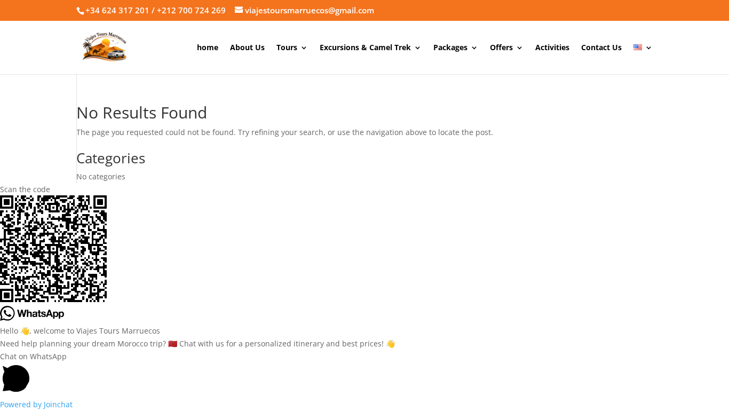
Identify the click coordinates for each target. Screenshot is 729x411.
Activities (552, 48)
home (207, 48)
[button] (364, 374)
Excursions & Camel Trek (365, 48)
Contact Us (601, 48)
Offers (501, 48)
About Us (247, 48)
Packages (450, 48)
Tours (286, 48)
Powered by (36, 404)
